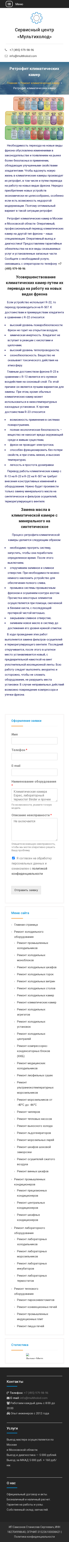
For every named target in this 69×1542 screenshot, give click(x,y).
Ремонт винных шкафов (32, 1171)
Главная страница (26, 924)
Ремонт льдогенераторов (34, 1133)
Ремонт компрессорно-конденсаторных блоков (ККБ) (33, 1051)
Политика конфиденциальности (34, 1536)
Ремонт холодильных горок (35, 974)
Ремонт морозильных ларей (35, 1140)
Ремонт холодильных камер (35, 995)
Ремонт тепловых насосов (34, 1119)
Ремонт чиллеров (28, 1112)
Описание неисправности (32, 815)
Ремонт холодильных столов (36, 988)
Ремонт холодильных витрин (36, 981)
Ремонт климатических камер (36, 1002)
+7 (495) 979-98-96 (22, 50)
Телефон (19, 750)
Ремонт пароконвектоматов (35, 1300)
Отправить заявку (26, 890)
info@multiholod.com (23, 56)
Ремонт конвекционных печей (37, 1307)
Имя (15, 734)
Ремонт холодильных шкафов (37, 967)
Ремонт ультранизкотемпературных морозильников (35, 1087)
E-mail (16, 766)
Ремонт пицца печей (30, 1326)
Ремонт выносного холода (35, 1126)
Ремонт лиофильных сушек (35, 1075)
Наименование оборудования (34, 783)
